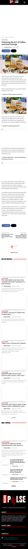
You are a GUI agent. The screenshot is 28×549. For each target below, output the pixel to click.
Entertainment (5, 442)
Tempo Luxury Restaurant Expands (13, 343)
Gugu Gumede (7, 286)
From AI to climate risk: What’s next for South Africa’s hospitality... (16, 471)
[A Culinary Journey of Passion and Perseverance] (14, 301)
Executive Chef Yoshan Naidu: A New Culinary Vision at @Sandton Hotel (13, 405)
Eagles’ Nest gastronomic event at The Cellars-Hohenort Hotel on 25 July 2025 (21, 236)
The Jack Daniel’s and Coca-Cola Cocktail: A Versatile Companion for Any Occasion (13, 282)
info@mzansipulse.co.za (11, 537)
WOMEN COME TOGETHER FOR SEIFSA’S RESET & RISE (18, 478)
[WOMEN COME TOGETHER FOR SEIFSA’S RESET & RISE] (5, 480)
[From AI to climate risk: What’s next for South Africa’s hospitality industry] (5, 471)
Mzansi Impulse (16, 545)
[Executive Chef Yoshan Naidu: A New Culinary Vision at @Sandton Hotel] (14, 393)
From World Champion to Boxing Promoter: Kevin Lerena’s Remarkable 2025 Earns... (17, 461)
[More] (18, 50)
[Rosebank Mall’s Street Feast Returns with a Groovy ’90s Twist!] (14, 362)
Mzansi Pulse (8, 47)
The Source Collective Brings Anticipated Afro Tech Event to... (12, 444)
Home (2, 37)
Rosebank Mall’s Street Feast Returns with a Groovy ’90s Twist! (12, 374)
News (6, 37)
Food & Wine (11, 37)
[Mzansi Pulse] (2, 47)
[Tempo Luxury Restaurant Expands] (14, 332)
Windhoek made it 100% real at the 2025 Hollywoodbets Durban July (7, 236)
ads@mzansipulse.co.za (11, 539)
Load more (13, 417)
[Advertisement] (14, 20)
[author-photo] (2, 286)
